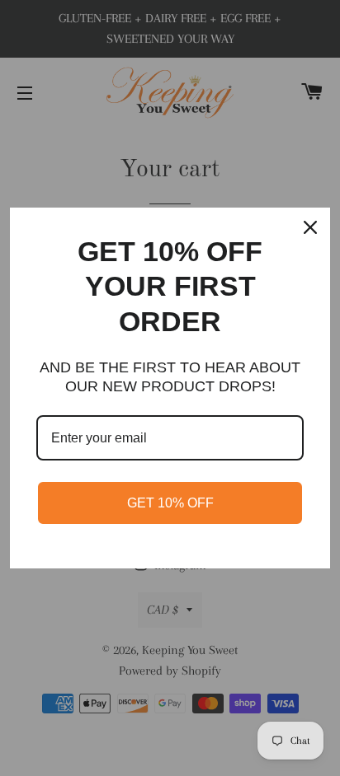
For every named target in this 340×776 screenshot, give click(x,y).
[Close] (310, 227)
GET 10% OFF (170, 503)
